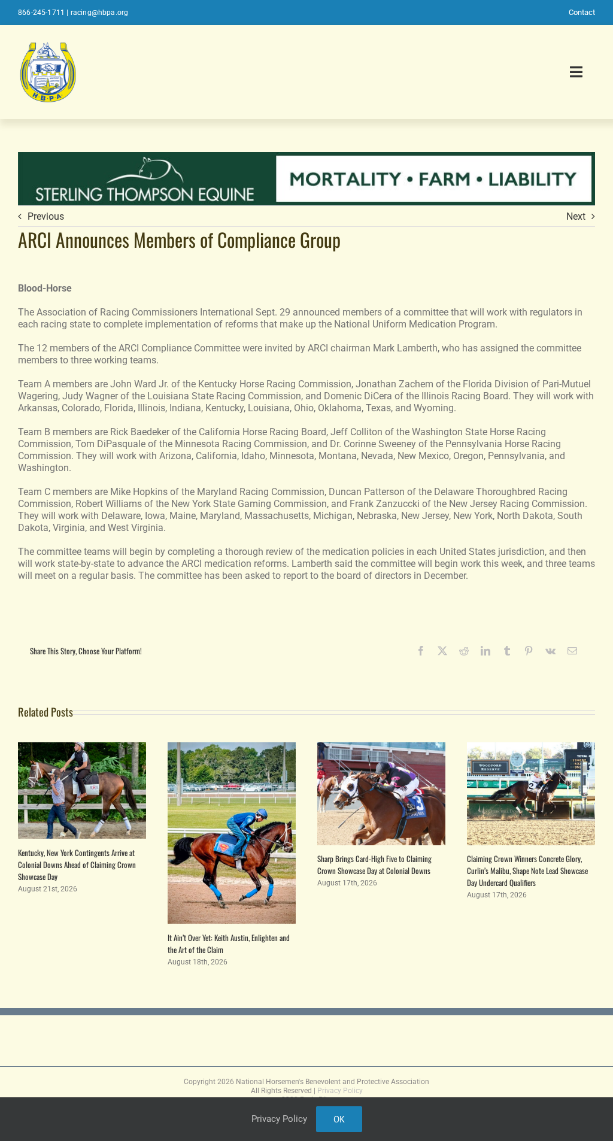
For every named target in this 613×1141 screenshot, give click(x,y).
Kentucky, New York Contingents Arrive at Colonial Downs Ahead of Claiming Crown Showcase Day (77, 864)
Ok (339, 1119)
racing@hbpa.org (100, 12)
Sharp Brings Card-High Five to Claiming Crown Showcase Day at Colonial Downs (374, 864)
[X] (442, 650)
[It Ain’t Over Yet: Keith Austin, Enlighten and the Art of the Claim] (232, 748)
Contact (582, 12)
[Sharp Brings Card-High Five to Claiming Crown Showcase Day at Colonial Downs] (381, 748)
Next (575, 216)
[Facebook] (421, 650)
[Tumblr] (507, 650)
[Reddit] (464, 650)
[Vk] (550, 650)
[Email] (572, 650)
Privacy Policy (340, 1091)
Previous (46, 216)
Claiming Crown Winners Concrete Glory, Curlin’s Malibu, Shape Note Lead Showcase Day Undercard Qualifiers (527, 870)
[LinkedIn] (485, 650)
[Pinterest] (528, 650)
